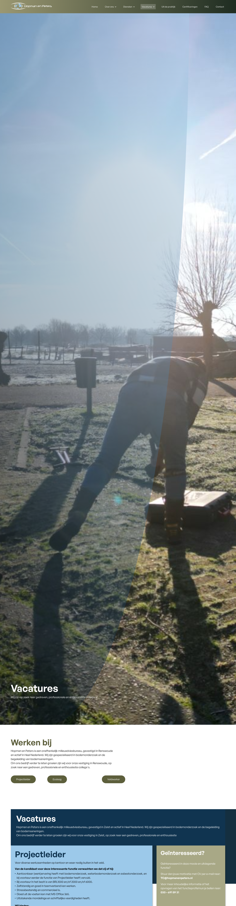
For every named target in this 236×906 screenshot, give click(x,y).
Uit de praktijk (168, 6)
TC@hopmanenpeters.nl (177, 878)
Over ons (109, 6)
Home (95, 6)
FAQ (207, 6)
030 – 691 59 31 (170, 892)
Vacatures (147, 6)
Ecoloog (57, 779)
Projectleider (23, 779)
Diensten (127, 6)
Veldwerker (113, 779)
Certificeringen (189, 6)
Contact (220, 6)
